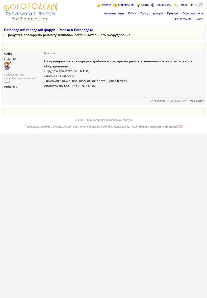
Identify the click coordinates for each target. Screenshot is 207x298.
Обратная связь (193, 13)
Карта (145, 4)
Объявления (126, 4)
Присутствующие (151, 13)
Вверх (199, 100)
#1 (191, 100)
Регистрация (183, 18)
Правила (172, 13)
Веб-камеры (163, 4)
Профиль (49, 53)
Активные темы (114, 13)
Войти (199, 18)
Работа (106, 4)
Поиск (132, 13)
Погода (183, 4)
